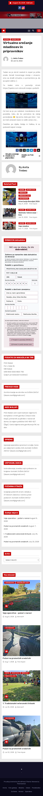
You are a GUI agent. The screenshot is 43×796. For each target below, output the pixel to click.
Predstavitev (36, 788)
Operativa (28, 791)
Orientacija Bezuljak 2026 (29, 201)
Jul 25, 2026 (10, 707)
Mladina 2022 (16, 39)
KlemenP (20, 617)
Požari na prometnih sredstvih (16, 526)
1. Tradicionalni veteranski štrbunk (17, 534)
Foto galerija (13, 788)
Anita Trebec (18, 58)
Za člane (14, 791)
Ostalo (28, 788)
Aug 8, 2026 (10, 617)
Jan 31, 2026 (23, 217)
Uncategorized (24, 198)
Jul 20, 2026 (10, 752)
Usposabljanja (9, 582)
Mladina (6, 39)
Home (5, 788)
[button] (33, 30)
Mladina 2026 (31, 189)
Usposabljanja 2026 (23, 582)
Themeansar (21, 784)
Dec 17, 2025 (23, 229)
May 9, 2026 (23, 204)
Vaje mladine (23, 226)
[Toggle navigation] (29, 30)
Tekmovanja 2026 (25, 195)
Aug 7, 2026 (10, 662)
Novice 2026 (15, 673)
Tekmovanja (23, 192)
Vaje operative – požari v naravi (17, 518)
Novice (7, 673)
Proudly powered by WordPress (15, 782)
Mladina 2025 (31, 223)
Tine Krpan (32, 204)
